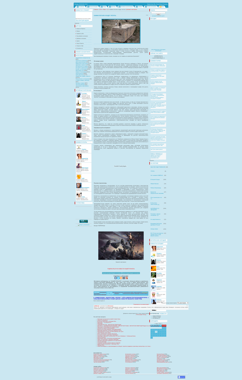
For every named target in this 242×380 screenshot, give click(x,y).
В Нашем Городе (155, 179)
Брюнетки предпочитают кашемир (157, 192)
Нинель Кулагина (101, 337)
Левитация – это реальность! (104, 322)
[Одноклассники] (121, 278)
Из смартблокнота (155, 219)
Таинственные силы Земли (104, 332)
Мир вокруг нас (80, 70)
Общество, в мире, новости (83, 76)
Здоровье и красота (81, 65)
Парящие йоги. (100, 345)
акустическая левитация (100, 294)
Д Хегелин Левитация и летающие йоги (106, 321)
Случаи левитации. (102, 341)
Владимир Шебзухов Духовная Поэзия (156, 224)
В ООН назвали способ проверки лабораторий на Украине (157, 82)
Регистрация (94, 6)
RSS (163, 6)
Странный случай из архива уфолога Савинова (108, 342)
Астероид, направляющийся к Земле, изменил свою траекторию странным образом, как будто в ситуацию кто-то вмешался (158, 105)
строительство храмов (128, 293)
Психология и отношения (82, 79)
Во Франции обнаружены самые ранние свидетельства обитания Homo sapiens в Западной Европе (158, 131)
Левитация (137, 293)
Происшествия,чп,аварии (131, 359)
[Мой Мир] (124, 278)
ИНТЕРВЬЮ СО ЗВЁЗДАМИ (155, 209)
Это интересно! (129, 362)
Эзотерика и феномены (82, 86)
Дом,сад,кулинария (81, 62)
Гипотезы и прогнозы (81, 60)
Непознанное (79, 73)
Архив (140, 6)
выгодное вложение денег (158, 15)
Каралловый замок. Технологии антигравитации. (109, 338)
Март (104, 9)
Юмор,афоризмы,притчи (163, 362)
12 (108, 9)
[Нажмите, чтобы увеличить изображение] (121, 31)
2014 (100, 9)
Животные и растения (82, 63)
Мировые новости (129, 357)
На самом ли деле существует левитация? (107, 334)
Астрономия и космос (130, 354)
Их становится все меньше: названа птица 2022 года (157, 145)
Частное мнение (97, 362)
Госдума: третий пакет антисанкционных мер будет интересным (157, 76)
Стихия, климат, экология (82, 80)
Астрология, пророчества (100, 354)
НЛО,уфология (80, 74)
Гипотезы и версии (129, 355)
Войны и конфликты (98, 355)
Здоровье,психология (130, 356)
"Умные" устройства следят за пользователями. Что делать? (158, 70)
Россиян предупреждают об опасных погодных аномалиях (158, 65)
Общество (159, 358)
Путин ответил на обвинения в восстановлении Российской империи (158, 117)
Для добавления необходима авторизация (158, 50)
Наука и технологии (81, 72)
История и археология (82, 67)
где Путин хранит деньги (156, 149)
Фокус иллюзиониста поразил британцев (107, 333)
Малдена (117, 293)
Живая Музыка (155, 183)
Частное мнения (80, 84)
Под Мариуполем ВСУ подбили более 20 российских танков (158, 112)
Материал (110, 305)
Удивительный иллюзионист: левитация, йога (108, 344)
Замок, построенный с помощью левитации (107, 339)
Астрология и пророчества (83, 58)
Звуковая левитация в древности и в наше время (109, 340)
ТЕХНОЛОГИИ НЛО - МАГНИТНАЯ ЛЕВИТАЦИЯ (109, 324)
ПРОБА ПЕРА (154, 229)
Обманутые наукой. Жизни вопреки (105, 328)
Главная (81, 6)
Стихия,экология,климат (99, 360)
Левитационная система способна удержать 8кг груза (110, 331)
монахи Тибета (144, 293)
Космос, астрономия (81, 69)
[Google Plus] (126, 278)
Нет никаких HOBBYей (157, 175)
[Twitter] (118, 278)
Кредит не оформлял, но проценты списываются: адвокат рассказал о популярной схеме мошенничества (156, 155)
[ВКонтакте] (115, 278)
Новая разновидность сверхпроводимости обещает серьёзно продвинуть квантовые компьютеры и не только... (124, 346)
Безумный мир (160, 354)
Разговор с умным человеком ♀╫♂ (155, 214)
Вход (104, 6)
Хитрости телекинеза (102, 320)
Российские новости (162, 359)
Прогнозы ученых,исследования (101, 359)
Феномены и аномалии (130, 360)
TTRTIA (152, 171)
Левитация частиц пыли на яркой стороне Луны (108, 319)
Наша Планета (151, 6)
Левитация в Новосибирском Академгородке (108, 327)
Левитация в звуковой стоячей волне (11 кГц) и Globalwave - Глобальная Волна (116, 336)
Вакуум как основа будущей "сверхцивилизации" (109, 329)
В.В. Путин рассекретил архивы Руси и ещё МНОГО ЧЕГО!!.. (157, 235)
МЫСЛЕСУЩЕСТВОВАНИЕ (158, 167)
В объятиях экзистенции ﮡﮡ (155, 203)
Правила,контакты (127, 6)
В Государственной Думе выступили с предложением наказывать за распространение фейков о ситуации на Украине (157, 96)
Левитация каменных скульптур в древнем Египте (109, 330)
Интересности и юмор (82, 66)
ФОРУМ (113, 6)
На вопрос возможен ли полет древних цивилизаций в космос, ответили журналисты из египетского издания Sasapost (158, 138)
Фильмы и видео (80, 83)
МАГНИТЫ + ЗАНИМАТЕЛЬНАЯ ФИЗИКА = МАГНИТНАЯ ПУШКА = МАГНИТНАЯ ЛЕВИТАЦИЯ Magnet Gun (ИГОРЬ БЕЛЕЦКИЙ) (128, 325)
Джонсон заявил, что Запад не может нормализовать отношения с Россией (158, 89)
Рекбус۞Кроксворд (156, 188)
